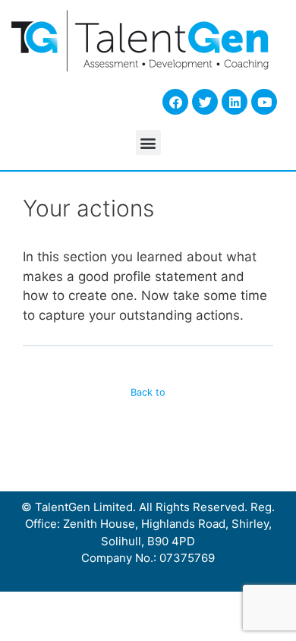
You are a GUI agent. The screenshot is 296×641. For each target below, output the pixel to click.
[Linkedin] (234, 102)
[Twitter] (205, 102)
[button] (148, 142)
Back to (148, 392)
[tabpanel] (148, 286)
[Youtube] (264, 102)
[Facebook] (175, 102)
